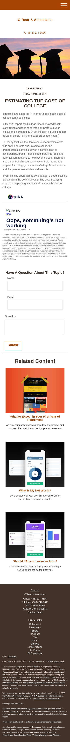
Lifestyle (35, 643)
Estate (35, 630)
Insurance (35, 633)
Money (35, 640)
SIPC (17, 711)
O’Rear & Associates (35, 20)
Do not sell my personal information (47, 698)
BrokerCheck (59, 661)
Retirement (35, 624)
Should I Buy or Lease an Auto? (35, 561)
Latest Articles (35, 646)
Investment (35, 627)
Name (10, 278)
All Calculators (35, 653)
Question (10, 316)
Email (10, 297)
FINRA (12, 711)
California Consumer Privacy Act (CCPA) (21, 695)
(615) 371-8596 (37, 32)
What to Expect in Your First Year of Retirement (35, 418)
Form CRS (12, 656)
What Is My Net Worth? (35, 490)
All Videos (35, 650)
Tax (35, 637)
